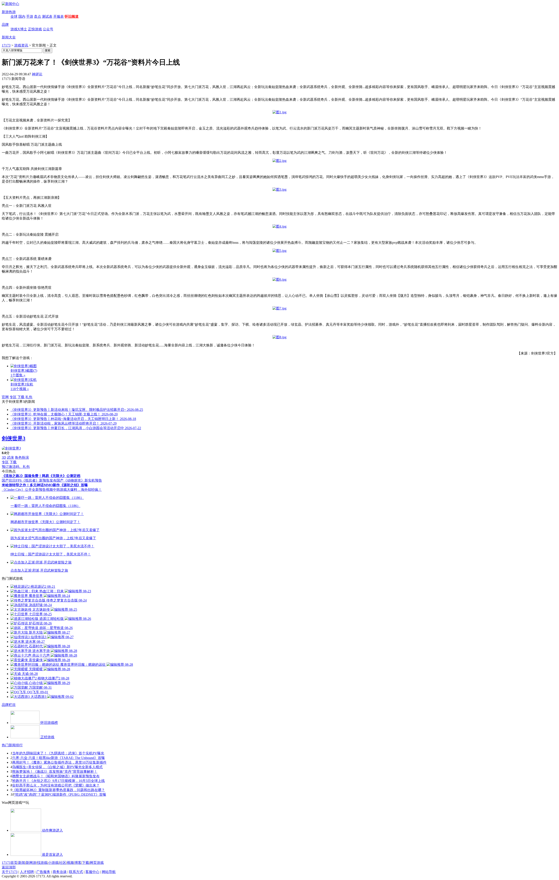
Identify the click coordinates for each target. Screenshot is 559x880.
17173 (6, 45)
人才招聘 (27, 872)
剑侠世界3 (13, 438)
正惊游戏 (35, 29)
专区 (13, 397)
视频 (70, 862)
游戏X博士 (18, 29)
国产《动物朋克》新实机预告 (79, 480)
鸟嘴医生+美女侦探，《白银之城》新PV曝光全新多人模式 (57, 767)
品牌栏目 (9, 705)
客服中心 (92, 872)
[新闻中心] (10, 4)
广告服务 (43, 872)
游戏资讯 (21, 45)
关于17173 (9, 872)
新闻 (21, 862)
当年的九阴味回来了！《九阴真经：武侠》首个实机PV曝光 (58, 753)
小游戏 (53, 862)
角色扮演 (22, 457)
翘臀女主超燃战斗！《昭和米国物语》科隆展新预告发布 (56, 776)
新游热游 (9, 12)
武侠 (10, 457)
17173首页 (9, 862)
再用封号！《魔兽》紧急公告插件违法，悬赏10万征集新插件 (59, 762)
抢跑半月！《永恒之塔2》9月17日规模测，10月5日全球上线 (58, 781)
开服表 (58, 16)
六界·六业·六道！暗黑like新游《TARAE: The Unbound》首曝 (58, 758)
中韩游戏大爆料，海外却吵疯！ (77, 489)
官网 (5, 397)
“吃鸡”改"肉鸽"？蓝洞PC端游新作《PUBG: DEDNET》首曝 (60, 794)
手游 (29, 16)
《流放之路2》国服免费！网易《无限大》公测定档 (41, 476)
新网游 (31, 862)
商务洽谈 (60, 872)
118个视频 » (19, 389)
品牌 (5, 24)
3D (4, 457)
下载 (20, 397)
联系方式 (76, 872)
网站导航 (109, 872)
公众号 (48, 29)
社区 (62, 862)
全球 (13, 16)
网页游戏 (97, 862)
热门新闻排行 (12, 745)
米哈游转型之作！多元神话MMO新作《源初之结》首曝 (45, 485)
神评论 (37, 74)
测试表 (47, 16)
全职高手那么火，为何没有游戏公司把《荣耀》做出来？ (56, 785)
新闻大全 (9, 37)
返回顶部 (9, 867)
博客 (77, 862)
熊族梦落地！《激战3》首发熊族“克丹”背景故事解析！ (54, 771)
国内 (21, 16)
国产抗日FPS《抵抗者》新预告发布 (29, 480)
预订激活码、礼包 (16, 467)
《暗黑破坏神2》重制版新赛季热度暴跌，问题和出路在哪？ (58, 790)
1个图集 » (17, 375)
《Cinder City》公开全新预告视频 (27, 489)
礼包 (28, 397)
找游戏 (42, 862)
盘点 (37, 16)
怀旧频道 (72, 16)
